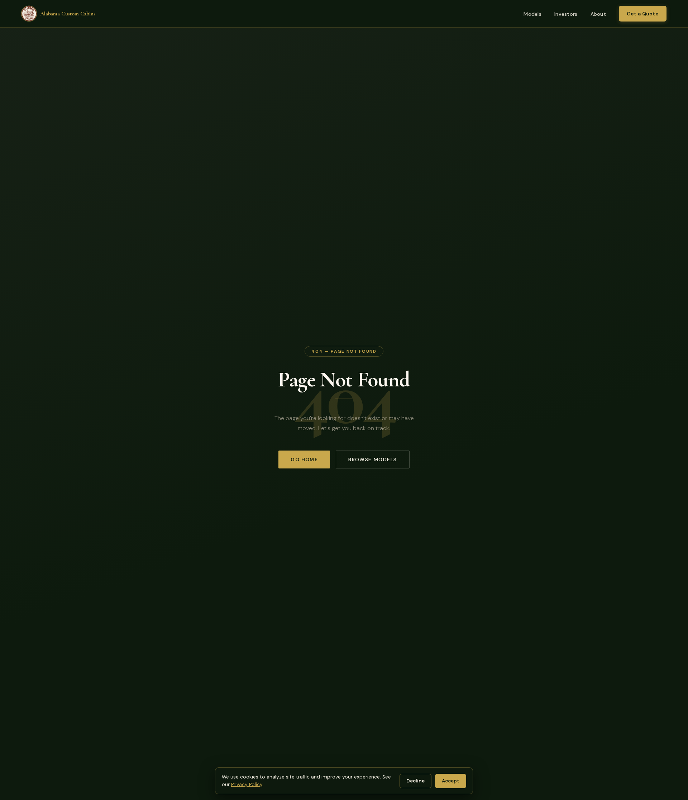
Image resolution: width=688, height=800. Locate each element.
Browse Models (372, 459)
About (598, 14)
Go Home (304, 459)
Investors (566, 14)
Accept (450, 781)
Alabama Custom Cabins (68, 13)
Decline (415, 781)
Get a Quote (643, 13)
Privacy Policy (246, 784)
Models (532, 14)
